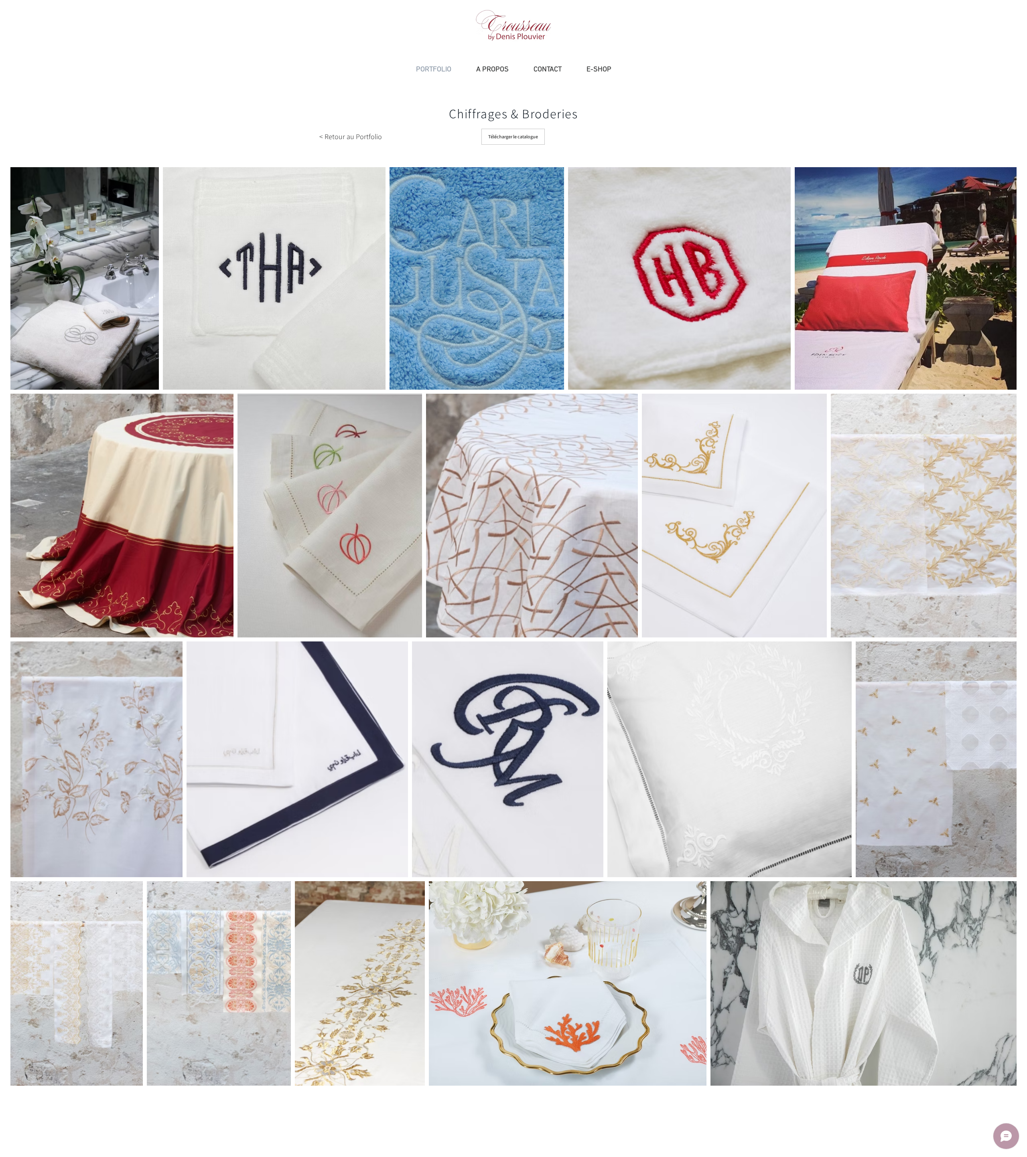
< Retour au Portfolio (350, 136)
